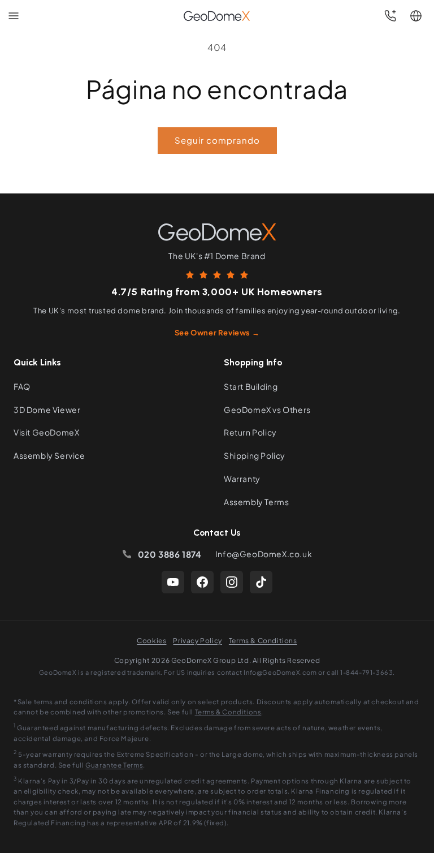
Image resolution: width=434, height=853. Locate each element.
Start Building (250, 386)
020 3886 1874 (170, 554)
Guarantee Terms (114, 765)
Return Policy (250, 432)
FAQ (22, 386)
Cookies (151, 640)
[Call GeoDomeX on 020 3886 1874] (390, 16)
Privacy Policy (197, 640)
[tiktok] (261, 582)
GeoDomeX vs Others (267, 409)
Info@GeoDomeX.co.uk (263, 554)
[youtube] (173, 582)
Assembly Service (49, 455)
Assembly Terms (256, 502)
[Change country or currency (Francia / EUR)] (416, 16)
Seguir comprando (217, 140)
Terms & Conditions (263, 640)
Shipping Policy (254, 455)
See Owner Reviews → (217, 332)
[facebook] (202, 582)
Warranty (242, 478)
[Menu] (13, 16)
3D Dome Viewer (47, 409)
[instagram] (231, 582)
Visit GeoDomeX (46, 432)
